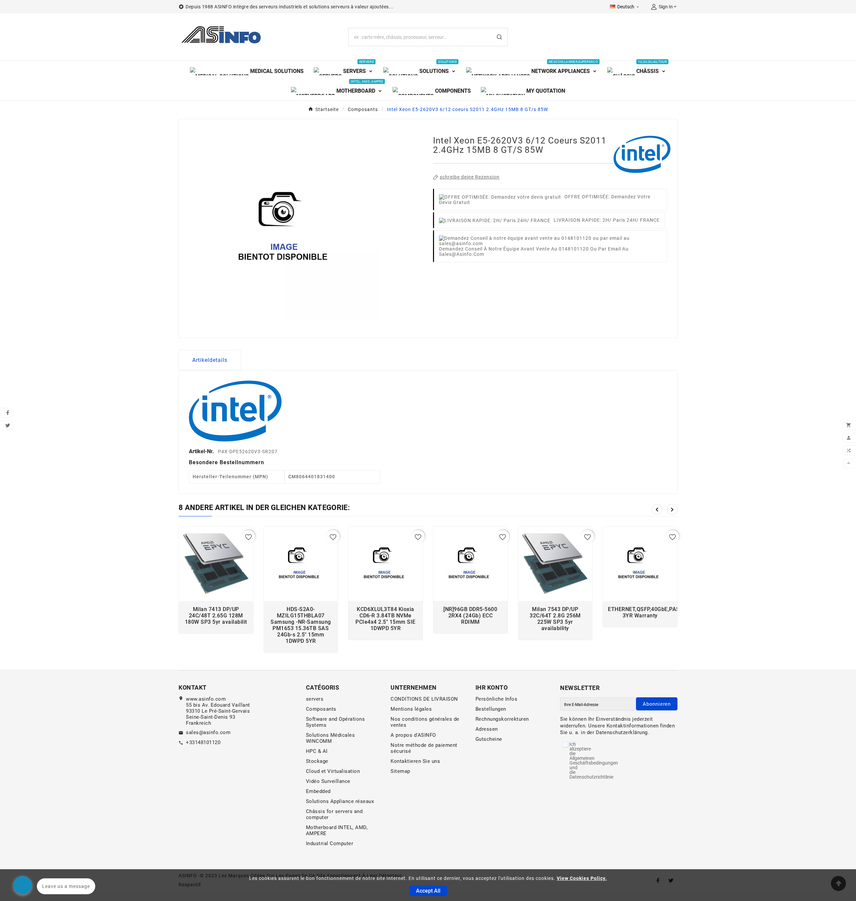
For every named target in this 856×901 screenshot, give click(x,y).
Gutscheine (488, 739)
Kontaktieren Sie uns (415, 761)
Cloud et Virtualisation (333, 771)
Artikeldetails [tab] (209, 360)
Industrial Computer (329, 843)
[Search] (499, 36)
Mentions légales (411, 709)
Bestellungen (490, 709)
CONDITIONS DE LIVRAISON (424, 699)
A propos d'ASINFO (413, 735)
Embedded (318, 791)
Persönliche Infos (496, 699)
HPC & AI (317, 751)
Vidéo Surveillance (328, 781)
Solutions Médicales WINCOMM (330, 738)
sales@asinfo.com (208, 732)
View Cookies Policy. (582, 878)
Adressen (486, 729)
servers (315, 699)
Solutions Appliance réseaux (340, 801)
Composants (321, 709)
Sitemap (400, 771)
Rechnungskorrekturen (502, 719)
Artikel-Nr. (202, 451)
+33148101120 (203, 742)
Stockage (317, 761)
